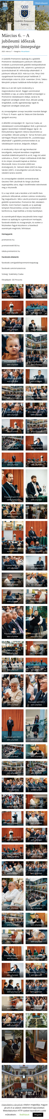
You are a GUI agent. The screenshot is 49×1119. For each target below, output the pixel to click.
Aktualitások (25, 51)
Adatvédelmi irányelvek (12, 1104)
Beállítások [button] (24, 1114)
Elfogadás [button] (38, 1114)
